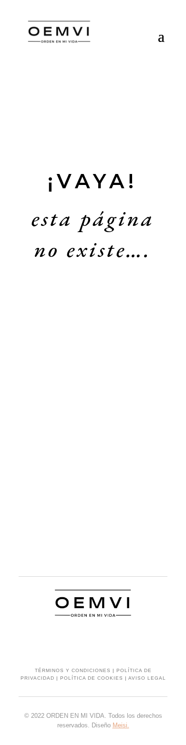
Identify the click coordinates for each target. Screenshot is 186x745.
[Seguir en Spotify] (112, 641)
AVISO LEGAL (147, 678)
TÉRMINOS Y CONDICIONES (73, 670)
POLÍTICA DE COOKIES (91, 678)
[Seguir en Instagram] (74, 641)
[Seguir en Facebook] (93, 641)
